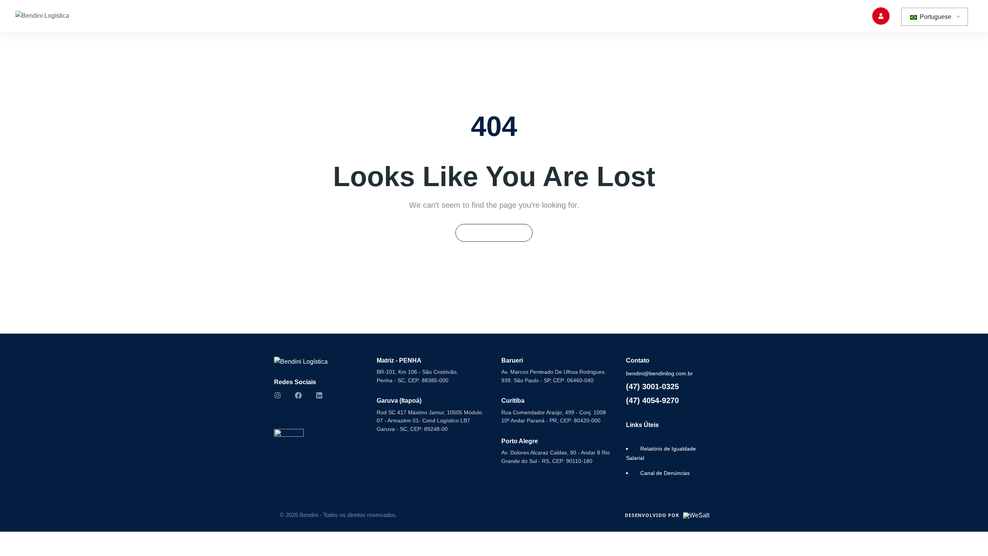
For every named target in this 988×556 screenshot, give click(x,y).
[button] (832, 16)
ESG (591, 15)
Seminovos (552, 15)
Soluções (498, 15)
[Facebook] (298, 395)
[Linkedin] (319, 395)
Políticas (626, 15)
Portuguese (934, 17)
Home (413, 15)
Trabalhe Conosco (680, 15)
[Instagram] (277, 395)
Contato (733, 15)
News (779, 15)
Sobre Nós (453, 15)
